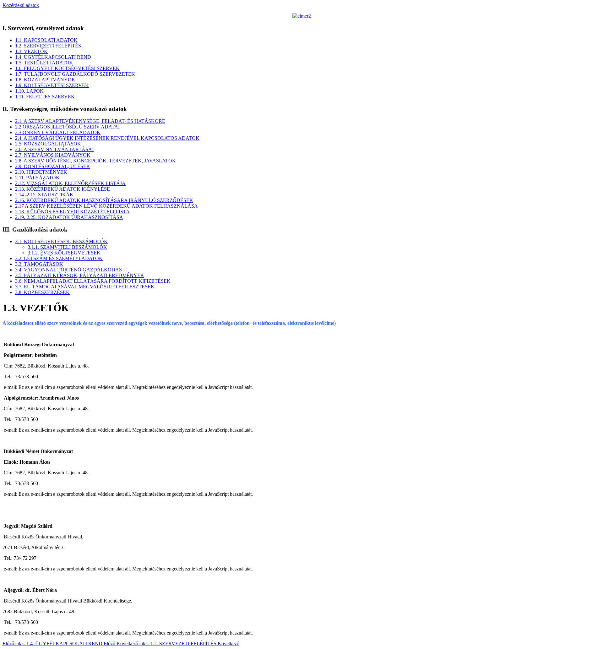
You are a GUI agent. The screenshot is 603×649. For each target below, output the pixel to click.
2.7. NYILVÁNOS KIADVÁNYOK (52, 155)
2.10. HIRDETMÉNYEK (41, 172)
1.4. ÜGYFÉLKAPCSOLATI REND (53, 57)
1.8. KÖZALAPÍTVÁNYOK (45, 79)
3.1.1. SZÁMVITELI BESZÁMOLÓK (67, 247)
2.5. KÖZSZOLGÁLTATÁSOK (48, 143)
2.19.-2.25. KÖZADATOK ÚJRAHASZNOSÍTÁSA (69, 217)
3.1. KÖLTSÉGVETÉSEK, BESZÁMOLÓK (61, 241)
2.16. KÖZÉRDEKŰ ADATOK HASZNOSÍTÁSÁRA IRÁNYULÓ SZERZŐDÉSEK (104, 200)
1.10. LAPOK (29, 91)
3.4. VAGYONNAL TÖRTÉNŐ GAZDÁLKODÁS (68, 269)
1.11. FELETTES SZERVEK (45, 96)
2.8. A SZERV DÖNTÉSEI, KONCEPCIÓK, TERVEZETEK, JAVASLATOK (95, 160)
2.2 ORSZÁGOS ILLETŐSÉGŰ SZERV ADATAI (67, 126)
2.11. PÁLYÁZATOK (37, 177)
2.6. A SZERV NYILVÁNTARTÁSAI (54, 149)
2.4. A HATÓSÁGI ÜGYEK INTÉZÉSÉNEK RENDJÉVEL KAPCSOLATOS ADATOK (107, 138)
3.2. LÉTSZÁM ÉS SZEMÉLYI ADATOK (59, 258)
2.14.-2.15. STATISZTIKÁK (44, 194)
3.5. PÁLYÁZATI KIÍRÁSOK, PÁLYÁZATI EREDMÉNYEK (79, 275)
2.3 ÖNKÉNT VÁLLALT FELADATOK (57, 132)
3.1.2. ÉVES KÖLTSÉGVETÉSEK (64, 252)
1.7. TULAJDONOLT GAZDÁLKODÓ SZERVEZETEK (75, 74)
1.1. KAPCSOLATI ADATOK (46, 40)
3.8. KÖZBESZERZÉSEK (42, 292)
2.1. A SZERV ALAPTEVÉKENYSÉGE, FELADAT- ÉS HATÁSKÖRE (90, 121)
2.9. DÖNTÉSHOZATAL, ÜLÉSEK (52, 166)
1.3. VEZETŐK (31, 51)
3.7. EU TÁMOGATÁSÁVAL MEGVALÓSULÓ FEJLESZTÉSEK (85, 286)
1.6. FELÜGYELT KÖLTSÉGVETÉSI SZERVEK (67, 68)
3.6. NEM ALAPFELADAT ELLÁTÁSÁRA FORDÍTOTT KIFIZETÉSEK (93, 281)
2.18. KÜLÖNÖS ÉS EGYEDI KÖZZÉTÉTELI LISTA (72, 211)
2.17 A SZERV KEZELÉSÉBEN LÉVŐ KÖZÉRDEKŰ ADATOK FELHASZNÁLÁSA (106, 206)
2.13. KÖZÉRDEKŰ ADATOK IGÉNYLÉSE (62, 189)
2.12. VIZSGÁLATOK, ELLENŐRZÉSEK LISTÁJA (70, 183)
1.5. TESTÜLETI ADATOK (44, 62)
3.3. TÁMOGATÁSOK (39, 264)
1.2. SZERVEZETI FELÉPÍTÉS (48, 45)
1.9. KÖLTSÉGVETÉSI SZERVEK (52, 85)
